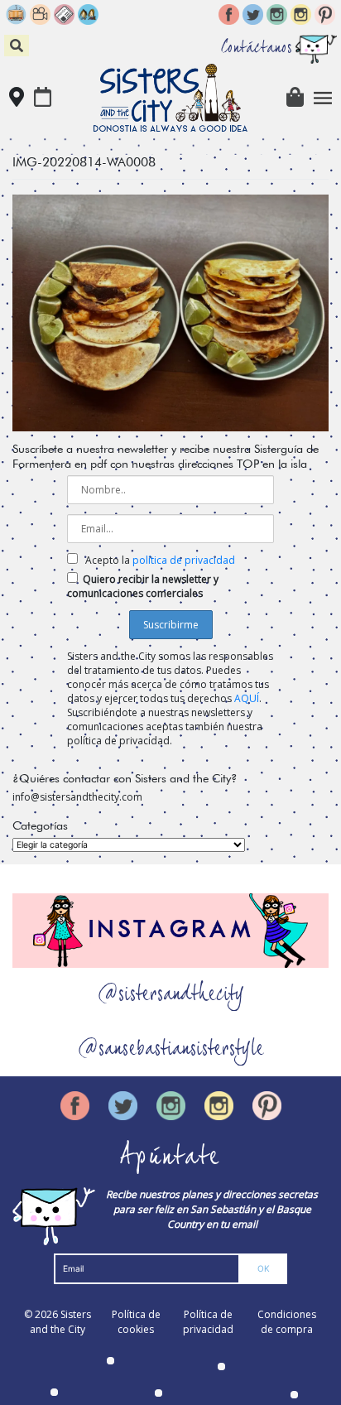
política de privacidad (183, 560)
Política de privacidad (208, 1321)
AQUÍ (246, 698)
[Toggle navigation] (323, 98)
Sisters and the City (60, 1321)
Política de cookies (136, 1321)
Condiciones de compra (286, 1321)
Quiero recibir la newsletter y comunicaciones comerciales (143, 586)
